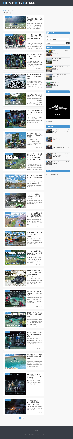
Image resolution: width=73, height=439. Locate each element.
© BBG (32, 436)
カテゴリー (48, 36)
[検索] (68, 43)
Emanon (41, 436)
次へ (26, 418)
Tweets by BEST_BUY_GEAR (52, 174)
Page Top (36, 430)
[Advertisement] (58, 21)
